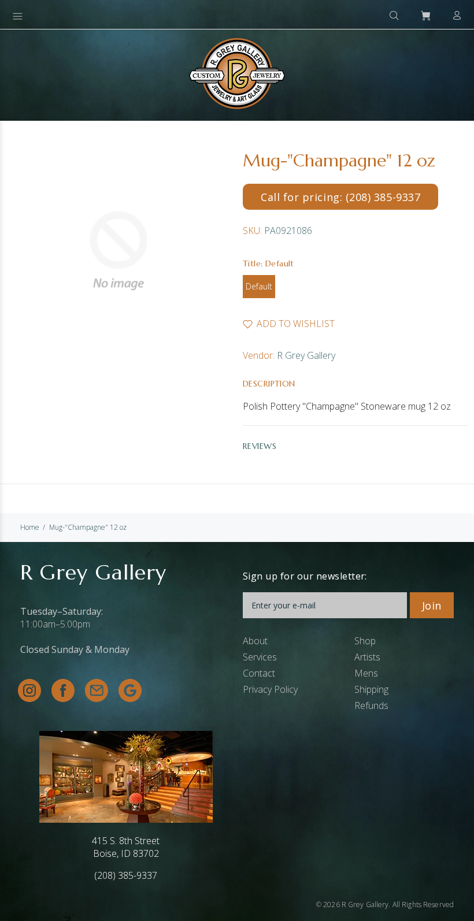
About (255, 640)
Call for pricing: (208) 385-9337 (340, 197)
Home (29, 527)
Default (259, 286)
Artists (367, 657)
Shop (365, 640)
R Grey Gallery (306, 355)
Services (260, 657)
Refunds (371, 705)
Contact (259, 673)
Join (432, 605)
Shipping (371, 689)
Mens (366, 673)
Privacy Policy (270, 689)
